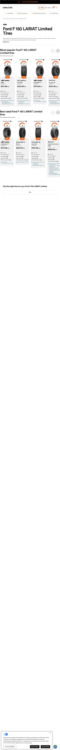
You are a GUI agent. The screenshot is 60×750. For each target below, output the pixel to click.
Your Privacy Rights (9, 746)
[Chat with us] (55, 747)
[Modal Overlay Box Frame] (30, 2)
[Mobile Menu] (56, 8)
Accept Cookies (45, 746)
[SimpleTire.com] (9, 8)
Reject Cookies (34, 746)
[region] (26, 740)
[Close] (50, 732)
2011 (30, 192)
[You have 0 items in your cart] (53, 8)
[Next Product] (58, 51)
